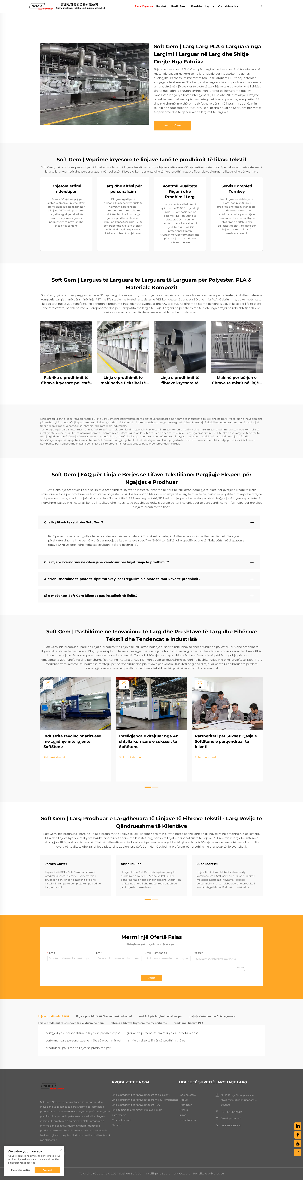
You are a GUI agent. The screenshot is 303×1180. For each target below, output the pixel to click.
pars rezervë (119, 1114)
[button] (148, 787)
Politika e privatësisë (208, 1173)
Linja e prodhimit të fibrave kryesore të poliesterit (140, 1094)
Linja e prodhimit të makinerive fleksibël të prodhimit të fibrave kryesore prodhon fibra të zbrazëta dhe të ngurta (123, 380)
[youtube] (297, 1143)
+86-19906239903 (231, 1111)
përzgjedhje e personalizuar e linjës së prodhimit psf (82, 1033)
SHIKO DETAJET (66, 346)
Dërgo (151, 977)
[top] (297, 1152)
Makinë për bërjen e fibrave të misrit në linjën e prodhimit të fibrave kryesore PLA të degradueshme (236, 380)
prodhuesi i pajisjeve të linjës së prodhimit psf (77, 1048)
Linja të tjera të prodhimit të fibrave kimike (137, 1109)
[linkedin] (297, 1126)
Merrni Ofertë (172, 125)
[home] (71, 6)
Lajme (209, 6)
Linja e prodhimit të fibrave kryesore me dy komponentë (145, 1099)
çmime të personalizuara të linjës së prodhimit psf (162, 1033)
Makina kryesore (121, 1119)
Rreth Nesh (179, 6)
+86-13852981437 (231, 1125)
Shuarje (116, 1125)
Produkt (162, 6)
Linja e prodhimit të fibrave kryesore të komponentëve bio (179, 380)
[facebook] (297, 1135)
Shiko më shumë (54, 757)
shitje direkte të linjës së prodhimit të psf (157, 1040)
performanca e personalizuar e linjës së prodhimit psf (83, 1040)
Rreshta (196, 6)
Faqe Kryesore (144, 6)
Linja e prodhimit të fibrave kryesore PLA (136, 1104)
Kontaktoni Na (228, 6)
